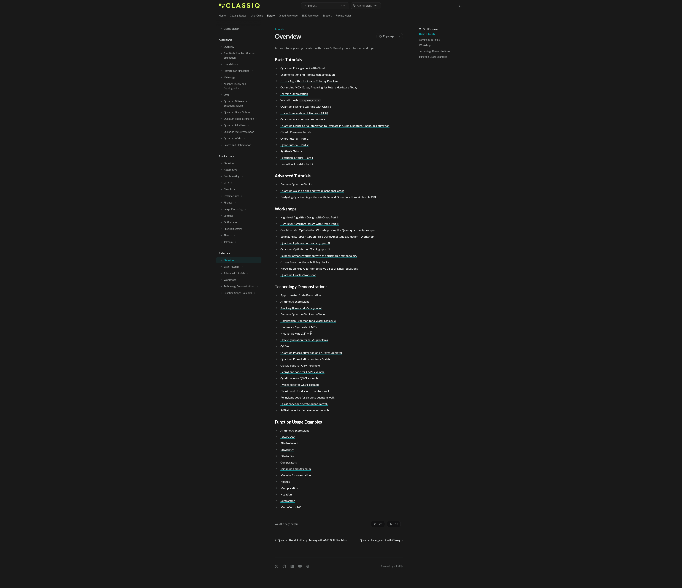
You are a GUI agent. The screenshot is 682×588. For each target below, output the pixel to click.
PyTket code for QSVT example (299, 384)
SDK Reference (310, 15)
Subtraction (287, 500)
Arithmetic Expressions (294, 301)
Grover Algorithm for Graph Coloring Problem (309, 81)
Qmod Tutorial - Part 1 (294, 138)
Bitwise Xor (287, 456)
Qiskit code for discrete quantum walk (304, 403)
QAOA (284, 346)
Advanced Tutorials (429, 39)
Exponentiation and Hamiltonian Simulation (307, 74)
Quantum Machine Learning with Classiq (305, 106)
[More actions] (400, 36)
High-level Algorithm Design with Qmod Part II (309, 223)
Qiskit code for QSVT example (299, 378)
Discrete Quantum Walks (296, 184)
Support (327, 15)
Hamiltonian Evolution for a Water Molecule (308, 320)
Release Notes (343, 15)
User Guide (257, 15)
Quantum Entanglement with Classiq (303, 68)
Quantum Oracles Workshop (298, 275)
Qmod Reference (288, 15)
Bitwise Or (287, 449)
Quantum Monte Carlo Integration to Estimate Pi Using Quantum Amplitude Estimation (334, 125)
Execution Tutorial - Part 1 (296, 157)
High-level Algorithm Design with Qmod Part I (309, 217)
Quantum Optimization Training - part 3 (305, 243)
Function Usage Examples (433, 56)
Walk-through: (299, 100)
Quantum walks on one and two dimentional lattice (312, 190)
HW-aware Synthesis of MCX (298, 327)
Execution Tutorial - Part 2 (296, 164)
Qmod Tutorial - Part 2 (294, 145)
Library (271, 15)
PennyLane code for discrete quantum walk (307, 397)
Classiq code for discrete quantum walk (305, 391)
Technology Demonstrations (434, 51)
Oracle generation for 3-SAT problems (304, 340)
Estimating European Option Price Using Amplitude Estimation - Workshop (327, 236)
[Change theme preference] (460, 6)
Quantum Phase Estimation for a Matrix (305, 359)
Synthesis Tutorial (291, 151)
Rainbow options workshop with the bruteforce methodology (318, 255)
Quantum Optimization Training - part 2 (305, 249)
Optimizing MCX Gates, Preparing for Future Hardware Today (318, 87)
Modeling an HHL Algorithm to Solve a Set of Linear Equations (319, 268)
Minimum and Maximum (295, 468)
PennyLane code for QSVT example (302, 371)
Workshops (425, 45)
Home (222, 15)
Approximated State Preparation (300, 295)
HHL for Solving (296, 333)
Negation (286, 494)
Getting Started (238, 15)
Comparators (288, 462)
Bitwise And (287, 436)
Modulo (285, 481)
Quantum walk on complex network (302, 119)
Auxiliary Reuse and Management (301, 308)
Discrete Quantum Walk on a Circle (302, 314)
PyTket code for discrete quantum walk (304, 410)
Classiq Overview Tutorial (296, 132)
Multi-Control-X (290, 507)
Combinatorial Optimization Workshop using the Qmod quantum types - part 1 (329, 230)
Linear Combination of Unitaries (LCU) (304, 113)
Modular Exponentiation (295, 475)
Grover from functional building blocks (304, 262)
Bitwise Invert (289, 443)
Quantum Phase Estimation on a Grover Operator (311, 352)
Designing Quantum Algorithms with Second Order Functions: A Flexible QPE (328, 197)
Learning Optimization (294, 93)
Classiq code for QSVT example (300, 365)
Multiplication (289, 488)
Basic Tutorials (427, 34)
